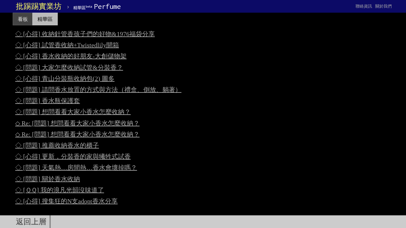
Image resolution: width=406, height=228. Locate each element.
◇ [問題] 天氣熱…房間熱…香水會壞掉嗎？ (76, 167)
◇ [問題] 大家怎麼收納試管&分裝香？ (69, 67)
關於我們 (383, 6)
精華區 (45, 19)
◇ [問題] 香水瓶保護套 (47, 100)
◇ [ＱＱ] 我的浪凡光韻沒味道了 (59, 190)
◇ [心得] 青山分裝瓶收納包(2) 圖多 (65, 78)
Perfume (97, 6)
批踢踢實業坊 (39, 6)
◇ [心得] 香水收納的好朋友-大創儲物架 (71, 56)
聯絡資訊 (364, 6)
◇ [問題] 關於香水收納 (47, 178)
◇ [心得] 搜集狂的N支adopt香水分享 (66, 201)
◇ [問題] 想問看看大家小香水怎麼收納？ (73, 111)
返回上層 (31, 222)
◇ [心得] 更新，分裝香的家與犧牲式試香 (73, 156)
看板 (23, 19)
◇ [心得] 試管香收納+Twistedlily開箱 (67, 44)
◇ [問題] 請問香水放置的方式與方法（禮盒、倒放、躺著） (98, 89)
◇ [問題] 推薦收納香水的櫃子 (57, 145)
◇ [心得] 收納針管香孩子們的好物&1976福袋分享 (85, 33)
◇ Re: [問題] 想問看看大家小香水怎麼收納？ (77, 123)
